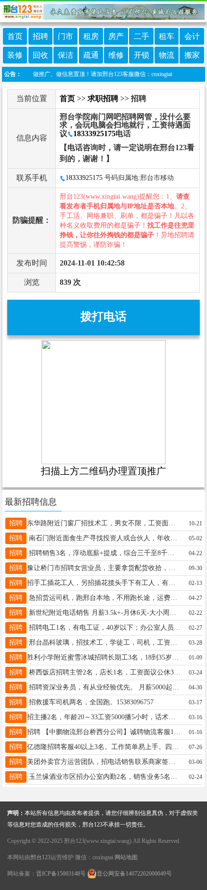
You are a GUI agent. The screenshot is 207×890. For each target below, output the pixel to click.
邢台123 (40, 857)
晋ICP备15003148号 (61, 873)
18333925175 (94, 133)
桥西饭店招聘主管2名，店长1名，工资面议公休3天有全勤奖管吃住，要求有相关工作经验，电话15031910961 (104, 672)
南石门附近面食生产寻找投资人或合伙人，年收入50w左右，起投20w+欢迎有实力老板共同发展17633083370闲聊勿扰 (104, 538)
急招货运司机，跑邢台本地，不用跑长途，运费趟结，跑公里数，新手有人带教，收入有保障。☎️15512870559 (104, 597)
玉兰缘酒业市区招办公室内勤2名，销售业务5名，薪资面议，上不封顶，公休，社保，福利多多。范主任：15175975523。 (104, 776)
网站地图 (126, 857)
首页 (15, 36)
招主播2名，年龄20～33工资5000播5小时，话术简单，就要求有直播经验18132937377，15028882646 (104, 717)
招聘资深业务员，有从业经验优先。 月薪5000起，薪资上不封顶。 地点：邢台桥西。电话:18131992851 (104, 687)
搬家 (192, 55)
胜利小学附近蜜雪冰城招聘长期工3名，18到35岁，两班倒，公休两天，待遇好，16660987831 (104, 657)
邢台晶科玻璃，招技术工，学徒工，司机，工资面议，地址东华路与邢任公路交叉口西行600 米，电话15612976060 (104, 642)
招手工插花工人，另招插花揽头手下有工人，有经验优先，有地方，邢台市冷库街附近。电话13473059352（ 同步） (104, 582)
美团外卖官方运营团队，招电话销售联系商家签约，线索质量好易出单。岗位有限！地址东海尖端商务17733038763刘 (104, 761)
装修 (15, 55)
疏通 (91, 55)
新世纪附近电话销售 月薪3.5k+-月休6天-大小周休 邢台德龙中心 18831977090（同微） (104, 612)
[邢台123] (103, 10)
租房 (91, 36)
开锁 (141, 55)
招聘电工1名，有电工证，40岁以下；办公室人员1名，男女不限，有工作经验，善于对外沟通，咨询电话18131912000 (104, 627)
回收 (40, 55)
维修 (116, 55)
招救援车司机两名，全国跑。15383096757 (90, 702)
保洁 (65, 55)
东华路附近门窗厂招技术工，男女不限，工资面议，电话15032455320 (104, 523)
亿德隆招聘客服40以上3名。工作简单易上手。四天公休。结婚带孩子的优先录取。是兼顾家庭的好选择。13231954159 (104, 746)
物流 (166, 55)
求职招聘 (103, 98)
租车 (166, 36)
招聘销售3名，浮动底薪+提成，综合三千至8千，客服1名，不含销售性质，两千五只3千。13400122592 (104, 553)
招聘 (40, 36)
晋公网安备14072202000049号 (134, 873)
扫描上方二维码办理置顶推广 (103, 471)
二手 (141, 36)
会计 (192, 36)
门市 (65, 36)
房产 (116, 36)
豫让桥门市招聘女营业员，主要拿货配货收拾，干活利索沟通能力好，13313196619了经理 (104, 568)
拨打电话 (103, 316)
